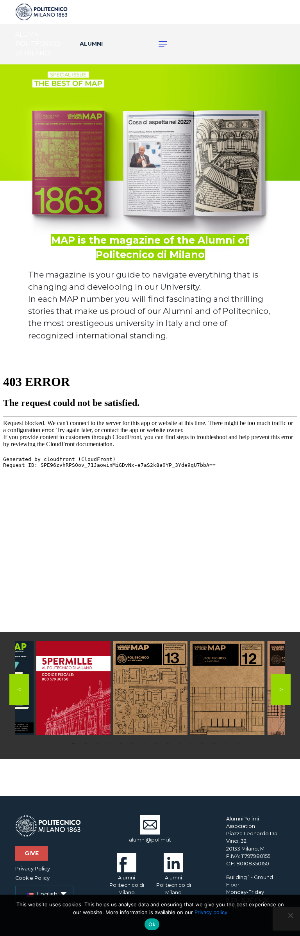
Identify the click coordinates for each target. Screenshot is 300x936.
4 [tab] (109, 743)
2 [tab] (85, 743)
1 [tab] (74, 743)
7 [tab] (144, 743)
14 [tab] (226, 743)
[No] (290, 915)
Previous (19, 689)
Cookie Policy (32, 878)
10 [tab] (179, 743)
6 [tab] (132, 743)
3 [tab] (97, 743)
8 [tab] (156, 743)
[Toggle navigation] (158, 44)
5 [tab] (121, 743)
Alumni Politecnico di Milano (126, 885)
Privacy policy (211, 912)
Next (281, 689)
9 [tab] (167, 743)
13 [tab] (214, 743)
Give (32, 853)
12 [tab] (203, 743)
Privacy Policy (32, 869)
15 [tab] (238, 743)
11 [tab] (191, 743)
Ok (151, 924)
